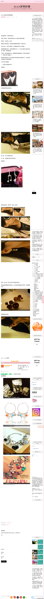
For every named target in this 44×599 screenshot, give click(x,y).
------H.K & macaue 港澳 (36, 266)
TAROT (35, 283)
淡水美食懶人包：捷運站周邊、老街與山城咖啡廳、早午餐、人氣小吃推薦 (37, 241)
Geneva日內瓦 (35, 303)
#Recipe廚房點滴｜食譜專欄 (37, 294)
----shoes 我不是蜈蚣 (37, 278)
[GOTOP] (32, 597)
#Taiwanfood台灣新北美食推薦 (37, 297)
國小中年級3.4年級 (36, 313)
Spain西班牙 (35, 306)
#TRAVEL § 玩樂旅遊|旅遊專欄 (37, 299)
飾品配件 (7, 524)
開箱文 (35, 289)
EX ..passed (34, 302)
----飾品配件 (8, 522)
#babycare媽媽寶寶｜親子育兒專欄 (38, 273)
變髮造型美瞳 (36, 288)
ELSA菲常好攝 (22, 6)
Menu (3, 1)
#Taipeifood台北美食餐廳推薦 (37, 295)
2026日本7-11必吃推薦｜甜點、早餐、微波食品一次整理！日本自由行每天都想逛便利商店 (37, 249)
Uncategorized (35, 308)
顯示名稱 (2, 549)
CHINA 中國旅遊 (35, 301)
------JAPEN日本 (35, 269)
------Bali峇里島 (35, 264)
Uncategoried (35, 307)
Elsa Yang (33, 446)
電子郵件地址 (2, 553)
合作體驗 (34, 312)
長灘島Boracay (35, 314)
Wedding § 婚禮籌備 (36, 309)
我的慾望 (35, 287)
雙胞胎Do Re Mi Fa (34, 382)
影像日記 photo (36, 285)
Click (43, 299)
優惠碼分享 (36, 284)
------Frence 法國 (35, 265)
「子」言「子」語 (37, 282)
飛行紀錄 (34, 315)
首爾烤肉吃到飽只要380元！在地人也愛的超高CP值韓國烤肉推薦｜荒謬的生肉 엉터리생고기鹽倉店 (37, 245)
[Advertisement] (15, 26)
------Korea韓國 (35, 270)
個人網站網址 (2, 557)
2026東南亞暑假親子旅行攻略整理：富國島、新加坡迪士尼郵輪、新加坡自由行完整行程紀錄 (37, 237)
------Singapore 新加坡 (36, 271)
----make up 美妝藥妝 (37, 277)
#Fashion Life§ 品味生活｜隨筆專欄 (38, 276)
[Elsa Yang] (35, 465)
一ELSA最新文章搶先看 (35, 448)
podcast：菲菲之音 (35, 496)
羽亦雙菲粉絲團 (34, 384)
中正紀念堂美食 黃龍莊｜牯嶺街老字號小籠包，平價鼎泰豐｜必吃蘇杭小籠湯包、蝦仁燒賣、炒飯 (37, 232)
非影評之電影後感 (37, 290)
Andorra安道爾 (35, 300)
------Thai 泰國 (35, 272)
